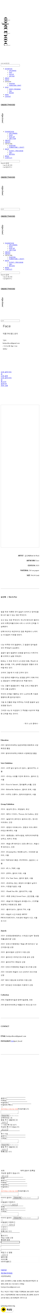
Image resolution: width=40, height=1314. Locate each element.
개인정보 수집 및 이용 (9, 1109)
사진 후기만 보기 (10, 1125)
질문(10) (4, 384)
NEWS (7, 95)
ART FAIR (11, 76)
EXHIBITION (8, 69)
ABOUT (7, 78)
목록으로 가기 (6, 1205)
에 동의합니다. (15, 1109)
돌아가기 (4, 1225)
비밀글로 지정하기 (8, 1202)
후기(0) (3, 382)
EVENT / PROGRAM (15, 89)
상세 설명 (4, 376)
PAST (10, 72)
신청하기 (4, 1255)
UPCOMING (12, 70)
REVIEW (11, 93)
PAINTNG (12, 83)
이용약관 (4, 1270)
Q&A (10, 91)
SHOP (7, 87)
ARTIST (7, 80)
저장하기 (4, 1122)
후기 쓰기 (4, 1129)
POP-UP (11, 74)
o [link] (13, 1041)
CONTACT (8, 96)
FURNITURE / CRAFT (15, 85)
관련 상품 (4, 386)
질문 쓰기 (4, 1176)
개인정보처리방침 (6, 1273)
